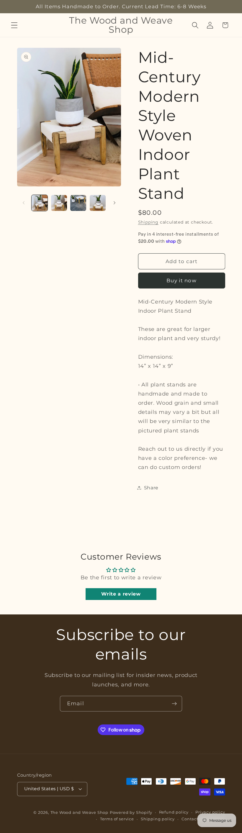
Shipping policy (158, 819)
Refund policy (174, 812)
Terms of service (117, 819)
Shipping (148, 222)
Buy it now (181, 280)
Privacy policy (210, 812)
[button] (14, 25)
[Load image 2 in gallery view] (59, 203)
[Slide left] (23, 202)
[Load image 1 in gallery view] (40, 203)
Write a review (121, 594)
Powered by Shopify (131, 812)
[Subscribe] (174, 704)
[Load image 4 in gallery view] (98, 203)
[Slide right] (114, 202)
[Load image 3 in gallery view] (78, 203)
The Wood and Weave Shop (79, 812)
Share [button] (151, 488)
